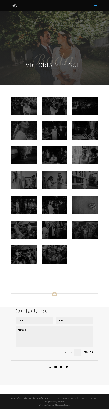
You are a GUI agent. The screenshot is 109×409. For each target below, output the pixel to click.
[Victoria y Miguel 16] (24, 238)
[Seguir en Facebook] (44, 367)
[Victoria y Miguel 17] (54, 238)
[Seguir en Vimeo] (67, 367)
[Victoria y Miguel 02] (54, 114)
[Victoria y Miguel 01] (24, 114)
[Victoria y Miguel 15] (85, 214)
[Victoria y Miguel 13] (24, 214)
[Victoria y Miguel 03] (85, 114)
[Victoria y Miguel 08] (54, 164)
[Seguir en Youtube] (61, 367)
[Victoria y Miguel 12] (85, 189)
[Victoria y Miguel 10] (24, 189)
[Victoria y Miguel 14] (54, 214)
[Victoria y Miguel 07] (24, 164)
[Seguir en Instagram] (55, 367)
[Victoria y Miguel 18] (85, 238)
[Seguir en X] (50, 367)
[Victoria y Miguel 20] (24, 263)
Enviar (88, 352)
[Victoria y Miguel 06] (85, 139)
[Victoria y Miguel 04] (24, 139)
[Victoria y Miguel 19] (54, 263)
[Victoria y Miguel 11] (54, 189)
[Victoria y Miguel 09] (85, 164)
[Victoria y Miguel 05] (54, 139)
